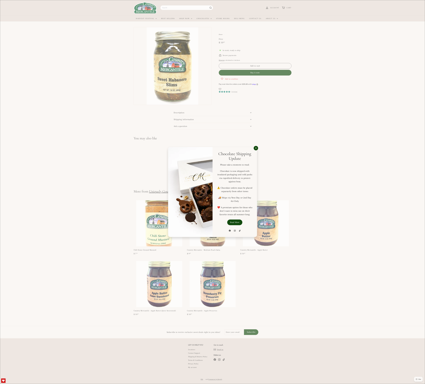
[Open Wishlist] (3, 380)
